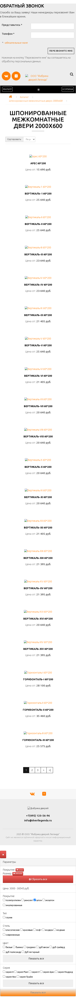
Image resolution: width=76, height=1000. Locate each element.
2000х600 (18, 874)
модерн (49, 930)
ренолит (28, 900)
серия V (36, 972)
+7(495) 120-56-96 (38, 815)
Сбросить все (39, 879)
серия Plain (22, 972)
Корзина (68, 89)
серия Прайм (26, 977)
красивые (28, 930)
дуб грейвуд (58, 947)
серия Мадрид (65, 972)
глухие (9, 917)
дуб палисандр (13, 952)
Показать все (37, 958)
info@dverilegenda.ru (38, 820)
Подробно (38, 177)
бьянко (19, 947)
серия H (10, 972)
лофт (39, 930)
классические (13, 930)
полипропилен (13, 900)
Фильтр (7, 89)
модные (60, 930)
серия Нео (11, 977)
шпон (20, 870)
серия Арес (48, 972)
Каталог (24, 97)
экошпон (49, 900)
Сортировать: (14, 139)
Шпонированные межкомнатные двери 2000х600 (35, 100)
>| (50, 770)
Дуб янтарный (32, 952)
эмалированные (14, 905)
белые (9, 947)
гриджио (31, 947)
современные (13, 935)
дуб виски (44, 947)
